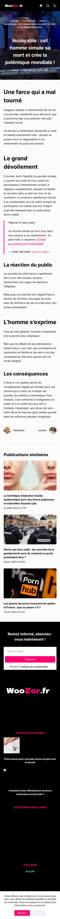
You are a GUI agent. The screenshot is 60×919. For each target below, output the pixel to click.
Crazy (15, 70)
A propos (30, 879)
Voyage (27, 852)
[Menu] (54, 5)
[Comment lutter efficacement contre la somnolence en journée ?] (12, 777)
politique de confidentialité (34, 666)
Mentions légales (30, 888)
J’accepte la (28, 666)
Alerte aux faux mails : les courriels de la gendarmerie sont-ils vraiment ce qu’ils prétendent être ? (29, 553)
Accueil (30, 871)
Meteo (26, 835)
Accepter (22, 913)
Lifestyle (27, 831)
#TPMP (41, 239)
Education (28, 819)
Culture (28, 814)
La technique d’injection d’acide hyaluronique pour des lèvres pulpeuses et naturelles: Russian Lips (29, 499)
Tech (26, 844)
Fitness (28, 823)
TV (28, 848)
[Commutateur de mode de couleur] (41, 5)
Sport (27, 840)
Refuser (39, 913)
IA (28, 827)
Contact (30, 884)
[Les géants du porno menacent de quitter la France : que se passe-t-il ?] (30, 583)
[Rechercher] (48, 5)
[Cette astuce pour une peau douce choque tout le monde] (12, 745)
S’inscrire (30, 659)
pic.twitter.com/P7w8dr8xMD (26, 243)
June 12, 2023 (40, 252)
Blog (30, 875)
